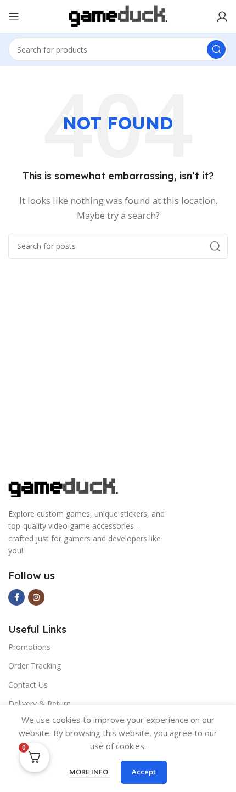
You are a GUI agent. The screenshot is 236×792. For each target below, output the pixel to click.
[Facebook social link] (16, 597)
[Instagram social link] (36, 597)
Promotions (29, 647)
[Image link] (63, 486)
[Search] (216, 49)
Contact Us (28, 685)
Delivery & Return (39, 703)
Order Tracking (34, 665)
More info (89, 772)
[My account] (222, 16)
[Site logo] (118, 15)
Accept (144, 772)
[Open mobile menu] (14, 16)
